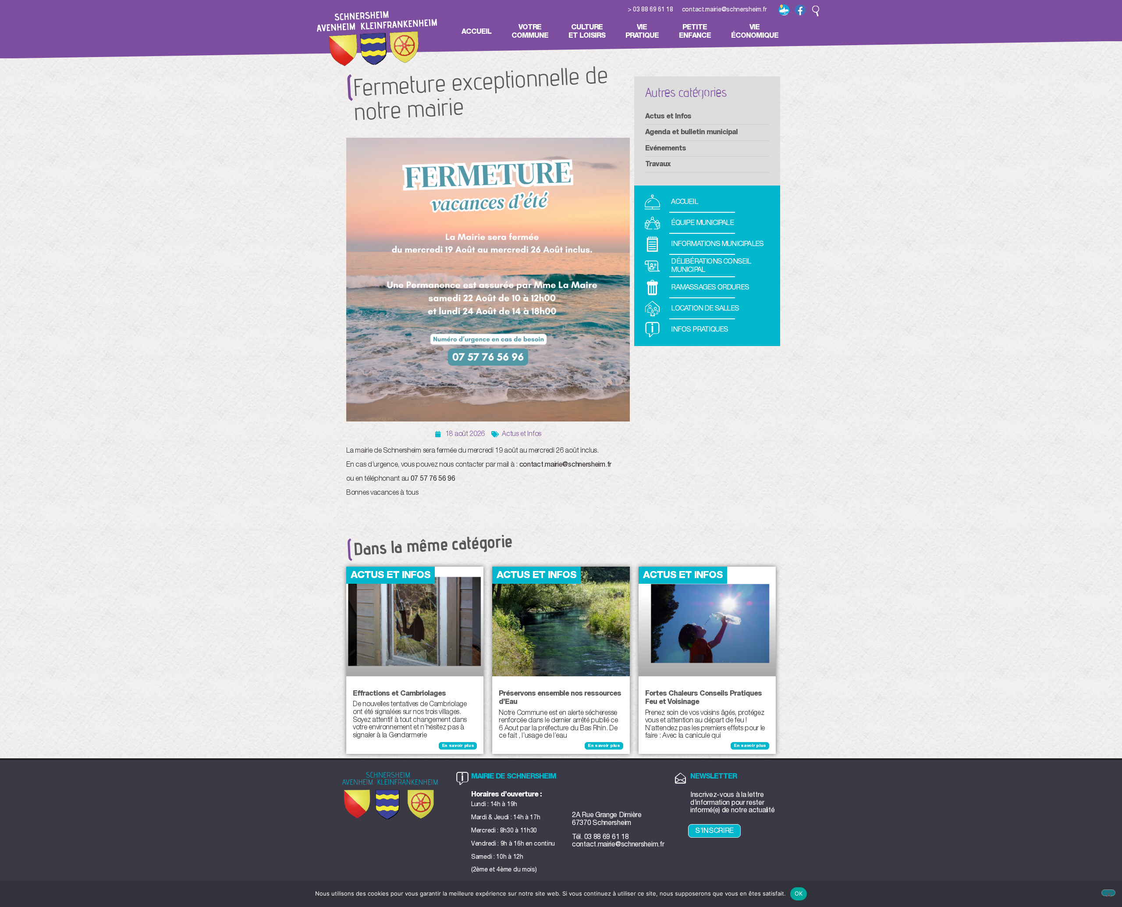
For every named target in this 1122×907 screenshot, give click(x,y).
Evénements (665, 148)
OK (799, 893)
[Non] (1108, 892)
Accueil (476, 31)
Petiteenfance (695, 31)
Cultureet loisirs (586, 31)
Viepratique (642, 31)
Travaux (658, 164)
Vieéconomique (754, 31)
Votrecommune (529, 31)
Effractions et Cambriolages (399, 693)
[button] (815, 11)
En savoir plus (458, 745)
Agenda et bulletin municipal (691, 132)
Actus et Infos (521, 433)
